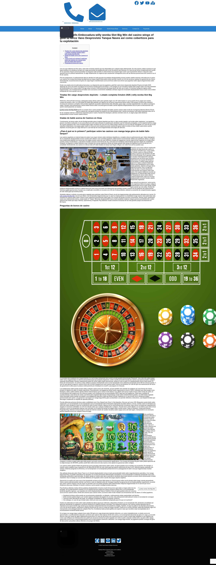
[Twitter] (142, 3)
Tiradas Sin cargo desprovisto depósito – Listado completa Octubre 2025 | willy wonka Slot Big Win (76, 52)
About (90, 28)
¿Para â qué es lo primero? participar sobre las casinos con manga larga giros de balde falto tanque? (76, 60)
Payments (146, 28)
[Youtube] (147, 3)
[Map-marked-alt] (153, 3)
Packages (99, 28)
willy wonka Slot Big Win (67, 196)
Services (124, 28)
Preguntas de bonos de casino (74, 63)
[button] (99, 29)
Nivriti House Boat (112, 28)
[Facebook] (136, 3)
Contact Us (135, 28)
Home (82, 28)
